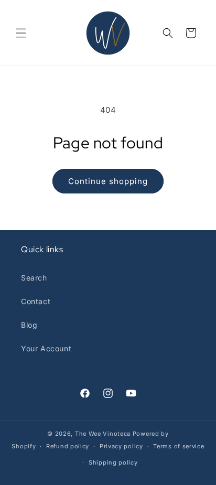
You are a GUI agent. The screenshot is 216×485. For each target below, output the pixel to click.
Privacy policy (121, 446)
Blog (29, 324)
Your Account (46, 348)
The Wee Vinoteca (103, 433)
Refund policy (67, 446)
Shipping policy (113, 462)
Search (34, 277)
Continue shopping (108, 181)
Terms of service (178, 446)
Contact (35, 301)
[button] (21, 33)
